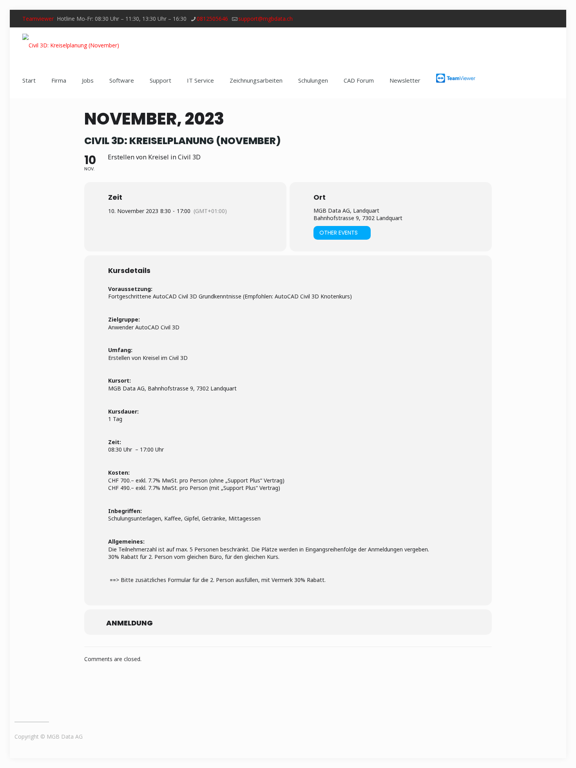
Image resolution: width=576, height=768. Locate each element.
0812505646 (212, 18)
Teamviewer (38, 18)
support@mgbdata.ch (265, 18)
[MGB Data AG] (70, 45)
